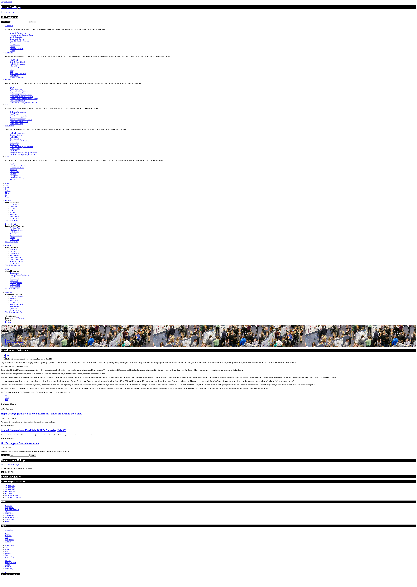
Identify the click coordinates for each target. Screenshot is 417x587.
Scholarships (14, 66)
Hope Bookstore (15, 139)
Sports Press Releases (17, 168)
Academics (9, 26)
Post (6, 400)
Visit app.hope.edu (11, 220)
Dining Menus (14, 216)
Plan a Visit (13, 277)
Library (12, 47)
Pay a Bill (13, 251)
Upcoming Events (16, 283)
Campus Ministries (16, 135)
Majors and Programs (17, 68)
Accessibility (9, 519)
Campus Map (14, 218)
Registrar (13, 43)
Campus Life (9, 126)
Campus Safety (15, 149)
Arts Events (14, 300)
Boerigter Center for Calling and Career (23, 153)
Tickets (12, 164)
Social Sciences (15, 45)
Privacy (7, 521)
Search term (5, 22)
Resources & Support (17, 39)
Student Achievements (17, 64)
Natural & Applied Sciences (19, 41)
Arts (6, 104)
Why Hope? (14, 60)
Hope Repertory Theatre (18, 118)
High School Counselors (18, 74)
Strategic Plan (14, 232)
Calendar (8, 191)
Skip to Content (6, 2)
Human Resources (16, 234)
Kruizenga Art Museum (18, 112)
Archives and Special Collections (21, 95)
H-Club (12, 179)
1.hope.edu (13, 206)
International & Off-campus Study (21, 35)
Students (8, 201)
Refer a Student (15, 287)
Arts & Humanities (16, 37)
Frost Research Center (17, 101)
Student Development (17, 133)
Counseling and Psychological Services (23, 154)
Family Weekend (15, 257)
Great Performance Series (18, 116)
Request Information (17, 78)
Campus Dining (15, 143)
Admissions (9, 53)
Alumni (7, 269)
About (7, 183)
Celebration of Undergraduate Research (23, 103)
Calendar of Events (16, 296)
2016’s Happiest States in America (20, 443)
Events (7, 340)
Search (33, 22)
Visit (11, 72)
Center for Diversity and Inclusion (21, 147)
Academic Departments (18, 33)
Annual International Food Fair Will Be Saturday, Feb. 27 (33, 430)
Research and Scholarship (14, 342)
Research (8, 80)
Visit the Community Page (14, 312)
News (7, 189)
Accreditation (9, 515)
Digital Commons (16, 89)
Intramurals (13, 170)
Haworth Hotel (15, 306)
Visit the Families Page (13, 265)
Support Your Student (17, 259)
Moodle (12, 212)
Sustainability (14, 151)
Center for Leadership (17, 93)
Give (7, 197)
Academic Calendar (16, 261)
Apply (12, 70)
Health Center (14, 145)
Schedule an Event (16, 230)
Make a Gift (14, 281)
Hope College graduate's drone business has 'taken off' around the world (41, 413)
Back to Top (5, 572)
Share (7, 396)
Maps (7, 193)
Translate (21, 318)
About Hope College (17, 304)
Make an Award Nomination (19, 275)
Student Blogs (14, 76)
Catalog (12, 51)
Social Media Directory (13, 497)
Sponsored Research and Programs (21, 97)
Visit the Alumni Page (12, 289)
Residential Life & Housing (19, 141)
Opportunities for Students (19, 91)
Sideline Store (14, 172)
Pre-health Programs (16, 49)
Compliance (9, 514)
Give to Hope (10, 557)
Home (7, 355)
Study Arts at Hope (16, 124)
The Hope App (15, 204)
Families (8, 246)
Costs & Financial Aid (17, 62)
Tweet (7, 398)
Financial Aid (14, 253)
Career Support (15, 285)
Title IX (8, 512)
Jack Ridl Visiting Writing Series (21, 120)
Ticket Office (14, 114)
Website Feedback (11, 517)
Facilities (13, 174)
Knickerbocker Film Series (19, 122)
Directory (8, 322)
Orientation (13, 249)
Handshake (13, 214)
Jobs (6, 195)
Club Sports (14, 176)
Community (9, 292)
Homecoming (14, 273)
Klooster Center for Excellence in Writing (24, 99)
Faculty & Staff (10, 224)
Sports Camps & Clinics (18, 166)
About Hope (9, 545)
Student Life (14, 137)
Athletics (8, 156)
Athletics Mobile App (17, 178)
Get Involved (14, 255)
